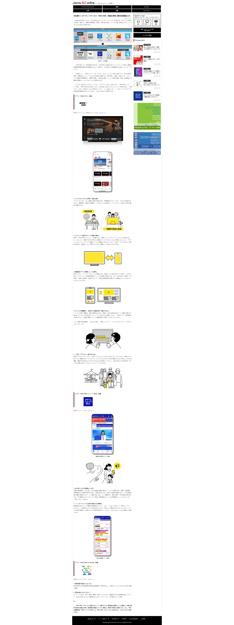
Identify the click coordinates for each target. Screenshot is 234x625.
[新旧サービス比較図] (103, 59)
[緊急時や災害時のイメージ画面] (103, 455)
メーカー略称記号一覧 (103, 619)
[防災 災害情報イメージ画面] (103, 557)
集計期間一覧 (115, 619)
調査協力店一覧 (91, 619)
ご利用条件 (124, 619)
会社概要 (143, 619)
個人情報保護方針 (133, 619)
